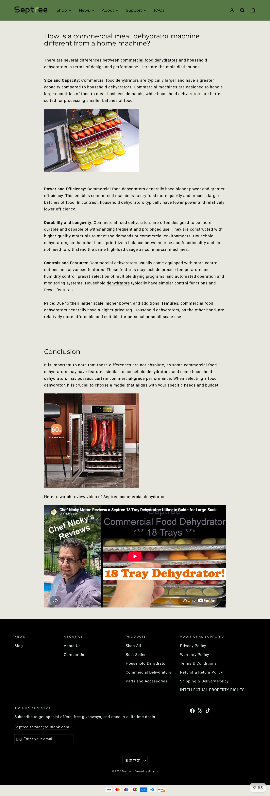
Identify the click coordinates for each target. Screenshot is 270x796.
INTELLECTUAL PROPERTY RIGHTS (211, 690)
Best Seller (136, 655)
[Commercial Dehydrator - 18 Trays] (135, 440)
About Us (72, 646)
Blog (18, 646)
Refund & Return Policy (201, 672)
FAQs (159, 10)
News (85, 10)
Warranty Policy (194, 655)
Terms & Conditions (198, 663)
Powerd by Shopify (146, 771)
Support (134, 10)
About (108, 10)
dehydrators (118, 283)
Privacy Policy (193, 646)
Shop (62, 10)
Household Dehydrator (146, 663)
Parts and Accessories (146, 681)
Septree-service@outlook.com (41, 727)
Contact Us (74, 655)
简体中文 (132, 760)
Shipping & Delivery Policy (204, 681)
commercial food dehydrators (149, 60)
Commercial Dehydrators (148, 672)
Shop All (133, 646)
